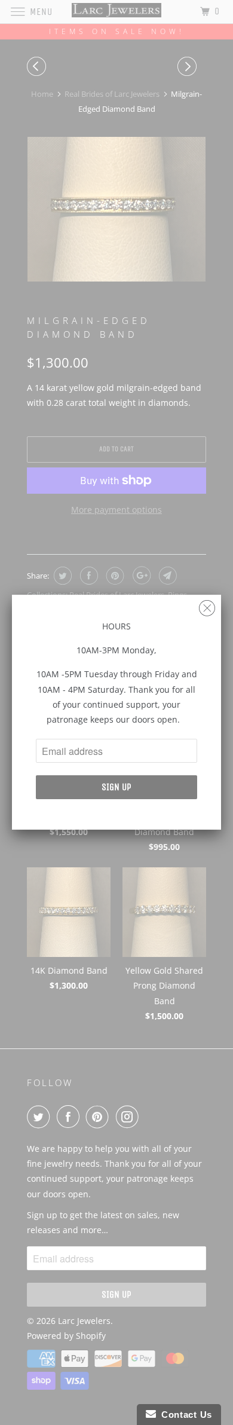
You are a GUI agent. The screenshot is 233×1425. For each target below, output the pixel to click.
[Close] (207, 605)
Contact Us (184, 1414)
